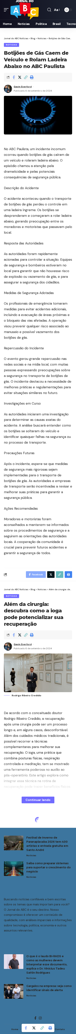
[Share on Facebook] (13, 77)
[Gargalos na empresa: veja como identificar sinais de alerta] (13, 991)
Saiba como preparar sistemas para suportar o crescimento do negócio (48, 867)
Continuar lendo (38, 800)
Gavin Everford (23, 86)
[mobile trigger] (7, 10)
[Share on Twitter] (19, 77)
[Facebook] (35, 1018)
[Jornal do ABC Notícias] (25, 10)
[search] (49, 10)
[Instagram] (40, 1018)
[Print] (31, 77)
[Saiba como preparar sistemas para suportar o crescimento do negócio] (13, 868)
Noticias (11, 45)
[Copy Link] (25, 77)
